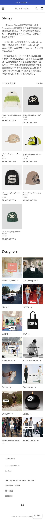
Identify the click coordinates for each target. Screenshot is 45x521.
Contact (8, 471)
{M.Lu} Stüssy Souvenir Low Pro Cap (32, 155)
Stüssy (26, 413)
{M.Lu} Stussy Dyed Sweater (11, 115)
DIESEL (26, 307)
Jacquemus (7, 360)
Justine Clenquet (31, 360)
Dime (4, 307)
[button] (3, 8)
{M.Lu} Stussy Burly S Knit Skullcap (11, 194)
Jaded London (29, 440)
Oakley (5, 387)
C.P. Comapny (29, 280)
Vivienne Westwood (11, 440)
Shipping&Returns (12, 465)
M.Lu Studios (19, 516)
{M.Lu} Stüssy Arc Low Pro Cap (10, 155)
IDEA (25, 334)
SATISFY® (6, 413)
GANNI (5, 334)
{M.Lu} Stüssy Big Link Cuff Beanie (32, 116)
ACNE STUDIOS (9, 280)
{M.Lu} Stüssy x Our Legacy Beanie (32, 194)
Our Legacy (28, 387)
